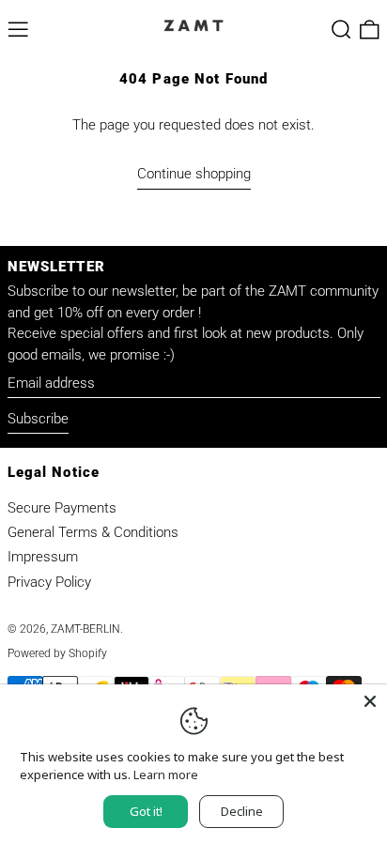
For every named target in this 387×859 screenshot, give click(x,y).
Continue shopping (194, 173)
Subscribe (38, 418)
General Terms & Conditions (93, 532)
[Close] (370, 701)
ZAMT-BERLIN (85, 629)
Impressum (43, 556)
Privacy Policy (49, 582)
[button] (341, 29)
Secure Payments (62, 507)
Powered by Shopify (57, 653)
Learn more (165, 774)
